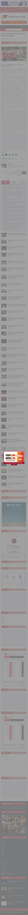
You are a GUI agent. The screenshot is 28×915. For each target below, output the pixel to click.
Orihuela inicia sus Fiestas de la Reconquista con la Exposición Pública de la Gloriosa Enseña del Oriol (16, 440)
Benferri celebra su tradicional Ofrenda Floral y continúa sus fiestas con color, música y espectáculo (15, 276)
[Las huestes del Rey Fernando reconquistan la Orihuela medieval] (4, 363)
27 (14, 769)
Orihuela (3, 840)
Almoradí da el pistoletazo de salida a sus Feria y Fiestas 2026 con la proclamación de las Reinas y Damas (16, 355)
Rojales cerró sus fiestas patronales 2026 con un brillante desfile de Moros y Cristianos (16, 484)
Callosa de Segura (5, 861)
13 (14, 765)
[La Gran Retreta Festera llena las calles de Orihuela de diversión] (4, 370)
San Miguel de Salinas (5, 868)
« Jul (2, 774)
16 (24, 765)
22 (21, 767)
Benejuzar (3, 865)
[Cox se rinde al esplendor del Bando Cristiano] (4, 420)
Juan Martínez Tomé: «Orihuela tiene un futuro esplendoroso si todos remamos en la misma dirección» (16, 448)
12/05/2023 (4, 39)
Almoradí (3, 845)
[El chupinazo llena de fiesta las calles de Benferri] (4, 291)
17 (3, 767)
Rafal (2, 853)
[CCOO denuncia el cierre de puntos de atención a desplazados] (4, 903)
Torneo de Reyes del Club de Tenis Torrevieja (16, 895)
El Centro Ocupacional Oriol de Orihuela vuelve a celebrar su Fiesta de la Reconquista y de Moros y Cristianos (16, 384)
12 (10, 765)
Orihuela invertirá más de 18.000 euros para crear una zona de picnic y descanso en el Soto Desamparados (13, 211)
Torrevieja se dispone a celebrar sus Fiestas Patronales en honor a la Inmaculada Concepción (16, 889)
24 (3, 769)
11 (6, 765)
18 (6, 767)
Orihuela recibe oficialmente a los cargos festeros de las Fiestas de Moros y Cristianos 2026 (16, 456)
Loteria (2, 622)
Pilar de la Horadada (5, 863)
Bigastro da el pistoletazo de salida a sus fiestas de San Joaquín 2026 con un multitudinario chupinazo (16, 298)
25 (6, 769)
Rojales (2, 849)
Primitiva (3, 617)
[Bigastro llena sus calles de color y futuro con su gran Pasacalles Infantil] (4, 285)
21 (17, 767)
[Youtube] (4, 11)
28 (17, 769)
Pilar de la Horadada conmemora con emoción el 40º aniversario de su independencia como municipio (15, 341)
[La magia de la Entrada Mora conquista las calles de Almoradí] (4, 327)
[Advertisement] (14, 142)
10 (3, 765)
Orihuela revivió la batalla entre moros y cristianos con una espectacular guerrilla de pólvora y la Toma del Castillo (17, 376)
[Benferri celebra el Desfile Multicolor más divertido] (4, 241)
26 (10, 769)
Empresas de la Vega (5, 872)
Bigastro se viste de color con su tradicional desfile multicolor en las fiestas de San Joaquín (17, 269)
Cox (2, 859)
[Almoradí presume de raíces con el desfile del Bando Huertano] (4, 349)
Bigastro (3, 847)
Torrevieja (3, 842)
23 (24, 767)
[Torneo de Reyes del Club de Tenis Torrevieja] (4, 897)
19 (10, 767)
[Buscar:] (14, 29)
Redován (3, 851)
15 (21, 765)
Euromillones (4, 620)
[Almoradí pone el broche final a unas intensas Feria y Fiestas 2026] (4, 312)
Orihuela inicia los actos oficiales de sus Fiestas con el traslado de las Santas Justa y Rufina (17, 426)
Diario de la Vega (11, 39)
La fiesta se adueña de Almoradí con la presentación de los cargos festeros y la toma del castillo (16, 333)
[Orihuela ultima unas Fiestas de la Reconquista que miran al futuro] (4, 471)
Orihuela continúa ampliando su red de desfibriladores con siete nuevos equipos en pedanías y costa (12, 188)
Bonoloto (3, 616)
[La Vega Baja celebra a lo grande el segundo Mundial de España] (4, 399)
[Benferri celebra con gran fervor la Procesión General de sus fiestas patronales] (4, 262)
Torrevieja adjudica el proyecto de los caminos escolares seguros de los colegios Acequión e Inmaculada (13, 220)
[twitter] (6, 11)
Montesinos (3, 857)
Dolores (2, 855)
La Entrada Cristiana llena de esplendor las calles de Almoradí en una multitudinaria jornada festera (16, 319)
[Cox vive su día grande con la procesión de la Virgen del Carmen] (4, 434)
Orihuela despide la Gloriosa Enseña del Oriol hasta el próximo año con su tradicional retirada (16, 405)
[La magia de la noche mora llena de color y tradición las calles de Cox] (4, 464)
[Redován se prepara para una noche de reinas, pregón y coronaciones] (4, 882)
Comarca (3, 870)
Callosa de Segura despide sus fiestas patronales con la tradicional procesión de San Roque (16, 254)
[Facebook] (1, 11)
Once (2, 623)
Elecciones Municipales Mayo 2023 (8, 874)
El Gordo (3, 619)
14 (17, 765)
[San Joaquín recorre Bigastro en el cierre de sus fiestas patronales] (4, 248)
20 (14, 767)
